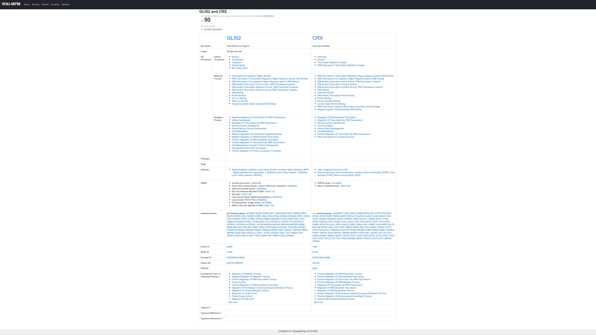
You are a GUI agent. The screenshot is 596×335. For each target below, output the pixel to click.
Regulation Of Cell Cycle (243, 298)
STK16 (379, 235)
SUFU (385, 235)
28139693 (266, 202)
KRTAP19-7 (298, 221)
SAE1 (367, 232)
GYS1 (357, 221)
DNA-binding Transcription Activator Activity (337, 84)
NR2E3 (356, 227)
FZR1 (295, 218)
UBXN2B (351, 238)
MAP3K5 (294, 224)
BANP (343, 215)
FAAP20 (323, 221)
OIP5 (267, 227)
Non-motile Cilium (240, 67)
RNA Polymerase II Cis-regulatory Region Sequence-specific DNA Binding (265, 81)
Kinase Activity (239, 282)
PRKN (368, 229)
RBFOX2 (297, 229)
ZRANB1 (290, 235)
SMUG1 (338, 235)
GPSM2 (255, 221)
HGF (262, 221)
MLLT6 (391, 224)
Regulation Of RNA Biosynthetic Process (335, 290)
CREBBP (348, 218)
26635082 (261, 199)
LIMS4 (359, 224)
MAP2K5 (277, 224)
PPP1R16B (351, 229)
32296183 (268, 16)
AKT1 (272, 213)
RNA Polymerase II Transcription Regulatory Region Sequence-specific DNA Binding (270, 78)
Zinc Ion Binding (239, 98)
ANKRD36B (281, 213)
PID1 (327, 229)
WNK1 (265, 235)
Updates (65, 4)
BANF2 (337, 215)
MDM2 (302, 224)
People (45, 4)
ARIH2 (366, 213)
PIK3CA (274, 227)
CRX (317, 37)
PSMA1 (382, 229)
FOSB (290, 218)
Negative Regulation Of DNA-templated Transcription (255, 136)
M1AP (379, 224)
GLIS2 (234, 37)
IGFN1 (375, 221)
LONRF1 (372, 224)
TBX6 (320, 238)
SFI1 (390, 232)
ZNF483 (388, 238)
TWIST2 (230, 235)
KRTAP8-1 (252, 224)
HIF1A (268, 221)
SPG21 (372, 235)
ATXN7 (322, 215)
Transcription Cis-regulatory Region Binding (251, 75)
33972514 (277, 196)
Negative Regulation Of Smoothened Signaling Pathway (257, 133)
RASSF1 (289, 229)
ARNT (303, 213)
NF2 (245, 227)
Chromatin (322, 56)
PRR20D (266, 229)
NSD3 (261, 227)
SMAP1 (323, 235)
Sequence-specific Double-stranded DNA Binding (254, 103)
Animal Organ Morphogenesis (330, 128)
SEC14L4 (382, 232)
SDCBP (374, 232)
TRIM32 (294, 232)
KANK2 (315, 224)
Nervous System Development (245, 125)
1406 (314, 246)
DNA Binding (237, 92)
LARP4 (337, 224)
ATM (379, 213)
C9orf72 (382, 215)
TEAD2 (267, 232)
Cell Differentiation (240, 131)
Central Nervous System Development (249, 128)
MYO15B (316, 227)
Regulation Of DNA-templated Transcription (336, 117)
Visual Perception (325, 125)
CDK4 (270, 215)
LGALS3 (345, 224)
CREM (307, 215)
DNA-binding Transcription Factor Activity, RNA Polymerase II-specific (263, 84)
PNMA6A (335, 229)
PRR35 (375, 229)
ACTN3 (258, 213)
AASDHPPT (338, 213)
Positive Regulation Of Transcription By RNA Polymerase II (258, 142)
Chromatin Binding (325, 92)
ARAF (289, 213)
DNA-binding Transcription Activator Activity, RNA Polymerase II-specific (264, 89)
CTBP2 (243, 218)
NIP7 (343, 227)
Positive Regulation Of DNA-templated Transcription (255, 139)
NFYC (337, 227)
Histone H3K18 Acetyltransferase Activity (336, 298)
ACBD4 (353, 213)
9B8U (314, 268)
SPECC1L (251, 232)
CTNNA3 (371, 218)
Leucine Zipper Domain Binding (331, 103)
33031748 (345, 185)
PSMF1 (315, 232)
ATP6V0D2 (386, 213)
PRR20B (249, 229)
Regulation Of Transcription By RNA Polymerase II (254, 122)
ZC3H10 (375, 238)
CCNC (315, 218)
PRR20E (274, 229)
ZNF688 (316, 241)
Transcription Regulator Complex (332, 62)
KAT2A (323, 224)
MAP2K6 (285, 224)
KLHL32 (330, 224)
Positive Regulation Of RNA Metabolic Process (338, 282)
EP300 (315, 221)
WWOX (276, 235)
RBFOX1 (338, 232)
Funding (55, 4)
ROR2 (361, 232)
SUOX (391, 235)
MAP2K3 (268, 224)
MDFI (385, 224)
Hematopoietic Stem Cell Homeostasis (249, 147)
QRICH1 (323, 232)
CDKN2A (283, 215)
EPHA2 (259, 218)
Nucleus (235, 56)
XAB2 (283, 235)
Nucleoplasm (238, 59)
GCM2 (337, 221)
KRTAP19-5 (287, 221)
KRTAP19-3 (276, 221)
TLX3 (338, 238)
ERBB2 (266, 218)
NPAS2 (349, 227)
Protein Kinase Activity (242, 296)
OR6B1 (373, 227)
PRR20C (258, 229)
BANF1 (329, 215)
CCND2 (250, 215)
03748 (315, 251)
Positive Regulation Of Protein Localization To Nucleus (256, 150)
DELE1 (379, 218)
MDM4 (230, 227)
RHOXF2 (354, 232)
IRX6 (387, 221)
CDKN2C (323, 218)
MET (235, 227)
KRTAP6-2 (241, 224)
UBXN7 (359, 238)
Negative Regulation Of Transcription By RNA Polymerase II (259, 117)
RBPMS (230, 232)
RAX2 (330, 232)
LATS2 (260, 224)
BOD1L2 (350, 215)
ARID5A (296, 213)
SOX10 (346, 235)
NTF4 (366, 227)
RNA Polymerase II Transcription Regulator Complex (341, 65)
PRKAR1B (231, 229)
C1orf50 (367, 215)
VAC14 (245, 235)
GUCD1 (350, 221)
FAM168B (275, 218)
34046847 (292, 185)
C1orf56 (374, 215)
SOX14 (353, 235)
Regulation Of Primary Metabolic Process (250, 290)
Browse (35, 4)
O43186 (315, 262)
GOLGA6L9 (239, 221)
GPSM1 (248, 221)
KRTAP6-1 (231, 224)
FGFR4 (283, 218)
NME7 (256, 227)
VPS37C (367, 238)
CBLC (244, 215)
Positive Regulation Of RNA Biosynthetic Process (254, 279)
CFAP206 (331, 218)
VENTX (258, 235)
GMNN (230, 221)
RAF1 (281, 229)
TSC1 (300, 232)
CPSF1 (300, 215)
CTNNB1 (251, 218)
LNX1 (365, 224)
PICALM (321, 229)
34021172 (270, 191)
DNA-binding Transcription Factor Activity (335, 95)
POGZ (342, 229)
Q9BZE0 (239, 262)
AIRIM (360, 213)
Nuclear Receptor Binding (328, 100)
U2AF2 (238, 235)
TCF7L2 (327, 238)
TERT (281, 232)
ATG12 (373, 213)
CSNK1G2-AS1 (360, 218)
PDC (314, 229)
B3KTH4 (231, 262)
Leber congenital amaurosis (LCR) (332, 169)
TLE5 (287, 232)
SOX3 (243, 232)
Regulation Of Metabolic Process (247, 273)
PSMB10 (390, 229)
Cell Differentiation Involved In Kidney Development (255, 145)
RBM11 (305, 229)
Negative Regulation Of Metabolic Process (251, 276)
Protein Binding (239, 95)
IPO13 (382, 221)
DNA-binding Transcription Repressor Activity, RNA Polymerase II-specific (265, 86)
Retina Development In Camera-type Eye (335, 136)
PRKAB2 (361, 229)
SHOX (237, 232)
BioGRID (208, 29)
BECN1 (237, 215)
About (27, 4)
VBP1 (251, 235)
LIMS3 (352, 224)
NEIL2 (331, 227)
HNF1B (368, 221)
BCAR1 (230, 215)
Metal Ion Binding (240, 100)
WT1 (270, 235)
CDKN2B (292, 215)
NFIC (250, 227)
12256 (229, 251)
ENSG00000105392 (321, 257)
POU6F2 (302, 227)
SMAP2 (331, 235)
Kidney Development (241, 119)
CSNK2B (236, 218)
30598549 (261, 188)
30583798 (256, 182)
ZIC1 (381, 238)
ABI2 (347, 213)
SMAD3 (315, 235)
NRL (362, 227)
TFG (333, 238)
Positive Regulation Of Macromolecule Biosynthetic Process (344, 296)
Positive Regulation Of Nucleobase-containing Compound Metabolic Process (351, 293)
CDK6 (276, 215)
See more (232, 302)
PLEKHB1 (282, 227)
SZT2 (314, 238)
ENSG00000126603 (236, 257)
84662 (229, 246)
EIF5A (386, 218)
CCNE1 (258, 215)
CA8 (389, 215)
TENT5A (274, 232)
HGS (362, 221)
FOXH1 (330, 221)
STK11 (260, 232)
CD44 (264, 215)
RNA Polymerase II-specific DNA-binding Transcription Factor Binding (348, 106)
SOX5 (365, 235)
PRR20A (241, 229)
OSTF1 (388, 227)
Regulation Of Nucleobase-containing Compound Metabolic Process (262, 287)
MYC (240, 227)
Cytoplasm (237, 62)
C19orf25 (359, 215)
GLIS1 (302, 218)
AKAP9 (266, 213)
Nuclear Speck (238, 65)
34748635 (336, 182)
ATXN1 (315, 215)
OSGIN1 (381, 227)
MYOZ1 (324, 227)
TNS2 (344, 238)
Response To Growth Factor (244, 293)
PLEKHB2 (292, 227)
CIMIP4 (339, 218)
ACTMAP (250, 213)
